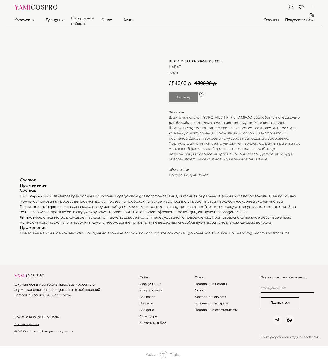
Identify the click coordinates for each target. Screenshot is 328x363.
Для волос (147, 297)
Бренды (53, 20)
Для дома (147, 310)
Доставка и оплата (210, 297)
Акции (128, 20)
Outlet (144, 277)
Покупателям (297, 20)
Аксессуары (148, 316)
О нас (106, 20)
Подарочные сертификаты (216, 310)
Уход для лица (150, 284)
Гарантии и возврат (211, 303)
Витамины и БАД (153, 323)
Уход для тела (151, 290)
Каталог (22, 20)
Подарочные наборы (211, 284)
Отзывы (271, 20)
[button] (37, 317)
